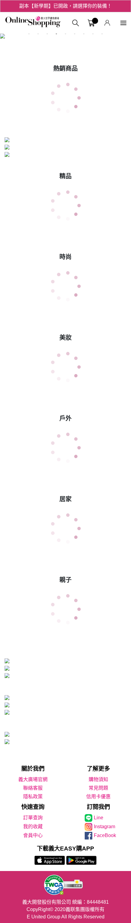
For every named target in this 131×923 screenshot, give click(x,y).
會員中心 (33, 835)
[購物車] (91, 23)
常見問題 (98, 788)
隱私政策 (33, 796)
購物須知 (98, 779)
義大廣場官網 (33, 779)
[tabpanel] (65, 37)
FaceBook (105, 835)
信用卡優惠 (98, 796)
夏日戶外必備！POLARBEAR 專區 (65, 9)
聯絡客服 (33, 788)
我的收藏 (33, 826)
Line (98, 817)
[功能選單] (123, 23)
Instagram (104, 826)
